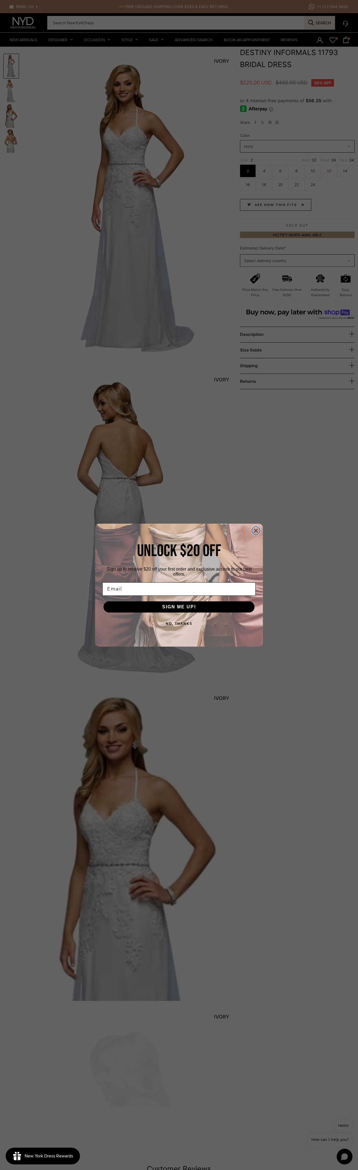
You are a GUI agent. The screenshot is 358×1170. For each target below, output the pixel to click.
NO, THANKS (179, 624)
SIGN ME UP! (179, 606)
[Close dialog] (256, 530)
